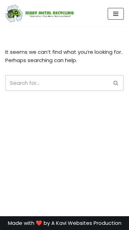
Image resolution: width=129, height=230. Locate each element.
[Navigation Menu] (116, 14)
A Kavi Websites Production (86, 223)
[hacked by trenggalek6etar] (39, 13)
